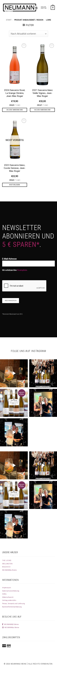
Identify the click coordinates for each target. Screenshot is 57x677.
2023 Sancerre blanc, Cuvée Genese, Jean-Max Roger (14, 168)
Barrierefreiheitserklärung (12, 607)
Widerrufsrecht (7, 597)
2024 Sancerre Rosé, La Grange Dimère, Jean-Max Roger (14, 93)
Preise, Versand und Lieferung (13, 603)
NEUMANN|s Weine (11, 627)
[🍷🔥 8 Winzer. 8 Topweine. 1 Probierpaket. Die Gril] (43, 373)
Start (9, 20)
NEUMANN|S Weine (11, 624)
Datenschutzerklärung (10, 591)
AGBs (4, 594)
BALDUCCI (6, 567)
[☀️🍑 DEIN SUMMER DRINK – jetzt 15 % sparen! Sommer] (14, 373)
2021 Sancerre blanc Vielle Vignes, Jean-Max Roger (42, 93)
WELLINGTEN (7, 564)
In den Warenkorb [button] (14, 110)
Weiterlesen (14, 185)
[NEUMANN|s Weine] (20, 7)
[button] (42, 7)
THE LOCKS (6, 560)
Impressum (6, 588)
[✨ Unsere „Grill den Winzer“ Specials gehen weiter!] (14, 432)
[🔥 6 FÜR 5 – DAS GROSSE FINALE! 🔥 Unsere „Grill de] (43, 403)
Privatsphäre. (22, 270)
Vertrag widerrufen (9, 600)
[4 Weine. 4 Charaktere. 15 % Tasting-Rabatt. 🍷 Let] (14, 403)
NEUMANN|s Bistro (9, 570)
